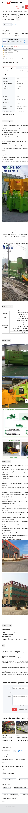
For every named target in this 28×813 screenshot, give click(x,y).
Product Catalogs (23, 751)
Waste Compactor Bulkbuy (9, 798)
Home (3, 11)
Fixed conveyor (5, 754)
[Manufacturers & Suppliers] (14, 2)
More (3, 801)
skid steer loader (5, 757)
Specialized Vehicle (18, 11)
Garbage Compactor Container (10, 794)
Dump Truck (6, 776)
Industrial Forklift (7, 787)
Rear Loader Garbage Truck (9, 779)
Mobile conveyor (20, 754)
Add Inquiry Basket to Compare (10, 62)
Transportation (9, 11)
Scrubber (18, 757)
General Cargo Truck (17, 776)
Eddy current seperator (7, 759)
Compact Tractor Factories (9, 791)
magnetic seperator (20, 759)
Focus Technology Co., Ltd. (19, 806)
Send (15, 709)
